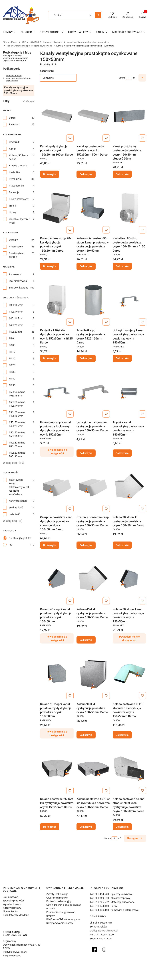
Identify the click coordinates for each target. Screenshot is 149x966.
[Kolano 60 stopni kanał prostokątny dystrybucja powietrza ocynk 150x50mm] (129, 579)
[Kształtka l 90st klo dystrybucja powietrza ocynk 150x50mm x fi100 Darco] (129, 208)
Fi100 (12, 345)
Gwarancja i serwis (57, 897)
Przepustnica (16, 185)
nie (10, 544)
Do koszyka (49, 174)
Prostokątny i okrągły (16, 255)
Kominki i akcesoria (52, 42)
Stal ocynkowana (18, 287)
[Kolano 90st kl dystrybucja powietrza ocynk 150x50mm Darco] (93, 673)
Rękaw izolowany (19, 199)
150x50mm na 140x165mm (17, 414)
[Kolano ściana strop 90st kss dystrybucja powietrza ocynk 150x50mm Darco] (57, 208)
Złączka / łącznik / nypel (19, 221)
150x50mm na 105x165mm (17, 393)
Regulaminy (9, 941)
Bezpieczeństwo (12, 955)
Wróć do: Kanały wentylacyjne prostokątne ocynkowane (18, 78)
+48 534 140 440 (99, 909)
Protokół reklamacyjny (59, 901)
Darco (12, 117)
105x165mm (16, 304)
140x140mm (16, 311)
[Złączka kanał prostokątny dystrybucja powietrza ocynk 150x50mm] (129, 392)
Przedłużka (15, 178)
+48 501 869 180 (99, 898)
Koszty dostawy (12, 907)
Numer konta (10, 911)
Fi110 (12, 351)
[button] (98, 15)
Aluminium (15, 274)
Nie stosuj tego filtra (20, 538)
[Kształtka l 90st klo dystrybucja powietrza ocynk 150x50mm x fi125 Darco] (57, 300)
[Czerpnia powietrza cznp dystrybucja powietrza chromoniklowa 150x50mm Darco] (57, 487)
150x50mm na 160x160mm (17, 434)
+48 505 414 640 (99, 894)
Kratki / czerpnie (18, 165)
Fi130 (12, 371)
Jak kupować (10, 896)
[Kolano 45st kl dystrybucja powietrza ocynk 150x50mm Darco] (93, 579)
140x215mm (16, 325)
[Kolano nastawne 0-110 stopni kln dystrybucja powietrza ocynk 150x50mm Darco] (129, 673)
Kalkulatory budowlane (16, 915)
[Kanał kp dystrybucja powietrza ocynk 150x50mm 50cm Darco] (93, 116)
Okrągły (13, 239)
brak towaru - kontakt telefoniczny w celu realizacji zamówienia (19, 487)
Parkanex (14, 124)
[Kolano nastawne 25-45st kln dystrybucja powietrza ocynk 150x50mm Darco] (57, 768)
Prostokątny (16, 246)
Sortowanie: (47, 70)
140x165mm (16, 318)
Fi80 (11, 338)
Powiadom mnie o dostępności (57, 451)
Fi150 (12, 385)
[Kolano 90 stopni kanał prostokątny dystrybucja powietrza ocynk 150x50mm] (57, 673)
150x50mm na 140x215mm (17, 424)
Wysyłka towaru (12, 904)
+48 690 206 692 (99, 902)
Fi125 (12, 365)
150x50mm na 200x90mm (17, 454)
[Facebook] (94, 949)
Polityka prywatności (15, 951)
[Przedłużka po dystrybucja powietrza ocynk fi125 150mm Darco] (93, 300)
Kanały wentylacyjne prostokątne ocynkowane (29, 45)
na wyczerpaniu (18, 500)
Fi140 (12, 378)
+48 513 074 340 (99, 906)
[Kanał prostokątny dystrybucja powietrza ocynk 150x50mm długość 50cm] (129, 116)
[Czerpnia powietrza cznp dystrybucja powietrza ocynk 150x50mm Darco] (93, 487)
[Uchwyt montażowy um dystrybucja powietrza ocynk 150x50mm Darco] (93, 392)
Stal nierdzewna (18, 280)
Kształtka (14, 172)
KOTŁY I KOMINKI (30, 42)
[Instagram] (104, 949)
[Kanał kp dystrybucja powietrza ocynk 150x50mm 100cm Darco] (57, 116)
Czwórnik (14, 142)
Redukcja (14, 192)
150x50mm (15, 331)
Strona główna (10, 42)
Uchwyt (13, 212)
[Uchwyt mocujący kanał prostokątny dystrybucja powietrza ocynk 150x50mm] (129, 300)
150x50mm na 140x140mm (17, 404)
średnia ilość (16, 507)
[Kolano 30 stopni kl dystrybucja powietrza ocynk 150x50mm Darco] (129, 487)
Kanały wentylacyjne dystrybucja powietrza (88, 42)
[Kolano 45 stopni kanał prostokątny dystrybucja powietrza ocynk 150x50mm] (57, 579)
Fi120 (12, 358)
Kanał (12, 148)
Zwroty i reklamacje (57, 894)
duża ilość (14, 514)
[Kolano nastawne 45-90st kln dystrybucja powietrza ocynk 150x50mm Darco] (93, 768)
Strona (122, 78)
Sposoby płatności (13, 900)
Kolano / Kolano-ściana (18, 157)
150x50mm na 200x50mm (17, 444)
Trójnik (12, 205)
